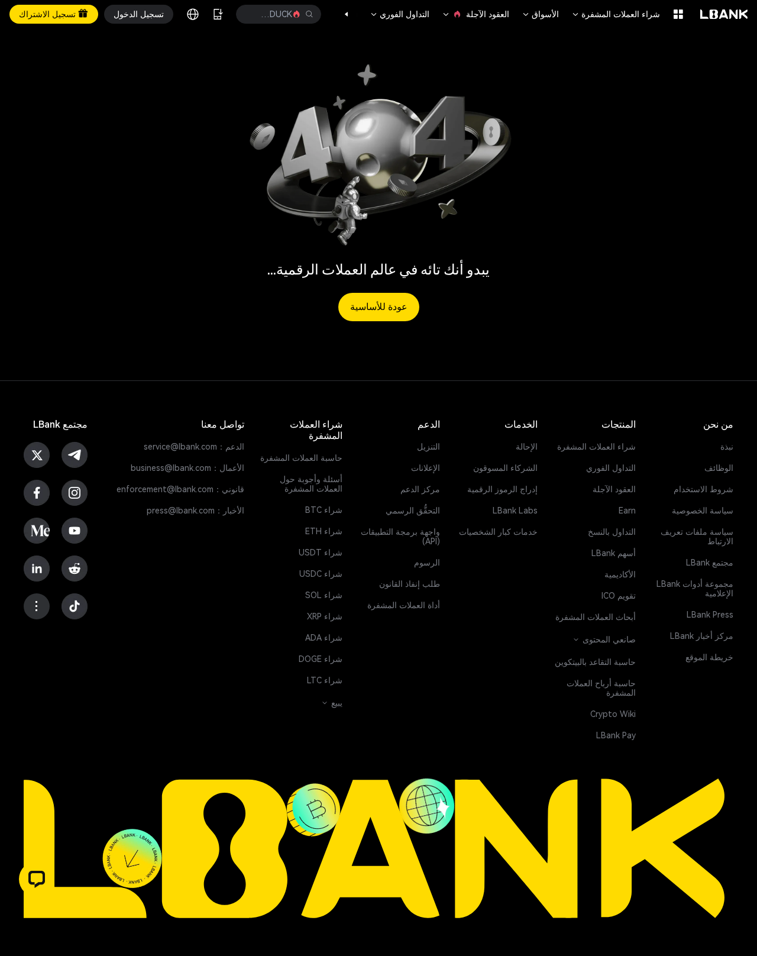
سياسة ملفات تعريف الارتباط (697, 536)
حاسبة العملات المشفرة (301, 458)
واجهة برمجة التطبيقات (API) (400, 536)
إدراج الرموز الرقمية (502, 489)
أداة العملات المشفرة (403, 605)
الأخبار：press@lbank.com (195, 510)
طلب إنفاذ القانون (409, 584)
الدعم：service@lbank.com (194, 446)
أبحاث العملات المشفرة (595, 617)
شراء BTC (323, 510)
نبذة (726, 446)
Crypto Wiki (613, 714)
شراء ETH (323, 531)
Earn (627, 510)
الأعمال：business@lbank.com (187, 468)
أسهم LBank (613, 553)
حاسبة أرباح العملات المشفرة (601, 688)
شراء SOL (323, 595)
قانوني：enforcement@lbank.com (180, 489)
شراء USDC (320, 574)
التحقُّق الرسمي (413, 510)
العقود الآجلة (475, 14)
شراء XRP (324, 616)
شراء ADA (323, 637)
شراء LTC (324, 680)
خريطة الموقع (709, 657)
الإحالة (527, 446)
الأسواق (540, 14)
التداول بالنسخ (612, 532)
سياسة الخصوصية (702, 510)
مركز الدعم (420, 489)
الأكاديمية (620, 574)
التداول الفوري (399, 14)
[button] (352, 14)
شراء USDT (320, 552)
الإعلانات (425, 468)
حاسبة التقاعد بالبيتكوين (595, 662)
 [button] (253, 14)
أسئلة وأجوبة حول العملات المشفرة (311, 483)
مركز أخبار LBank (701, 636)
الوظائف (718, 468)
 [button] (309, 14)
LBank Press (710, 614)
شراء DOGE (320, 659)
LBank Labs (515, 510)
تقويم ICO (618, 595)
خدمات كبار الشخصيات (498, 532)
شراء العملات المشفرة (615, 14)
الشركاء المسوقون (505, 468)
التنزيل (428, 446)
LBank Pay (616, 735)
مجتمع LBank (709, 562)
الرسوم (427, 562)
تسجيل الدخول (139, 14)
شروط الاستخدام (703, 489)
